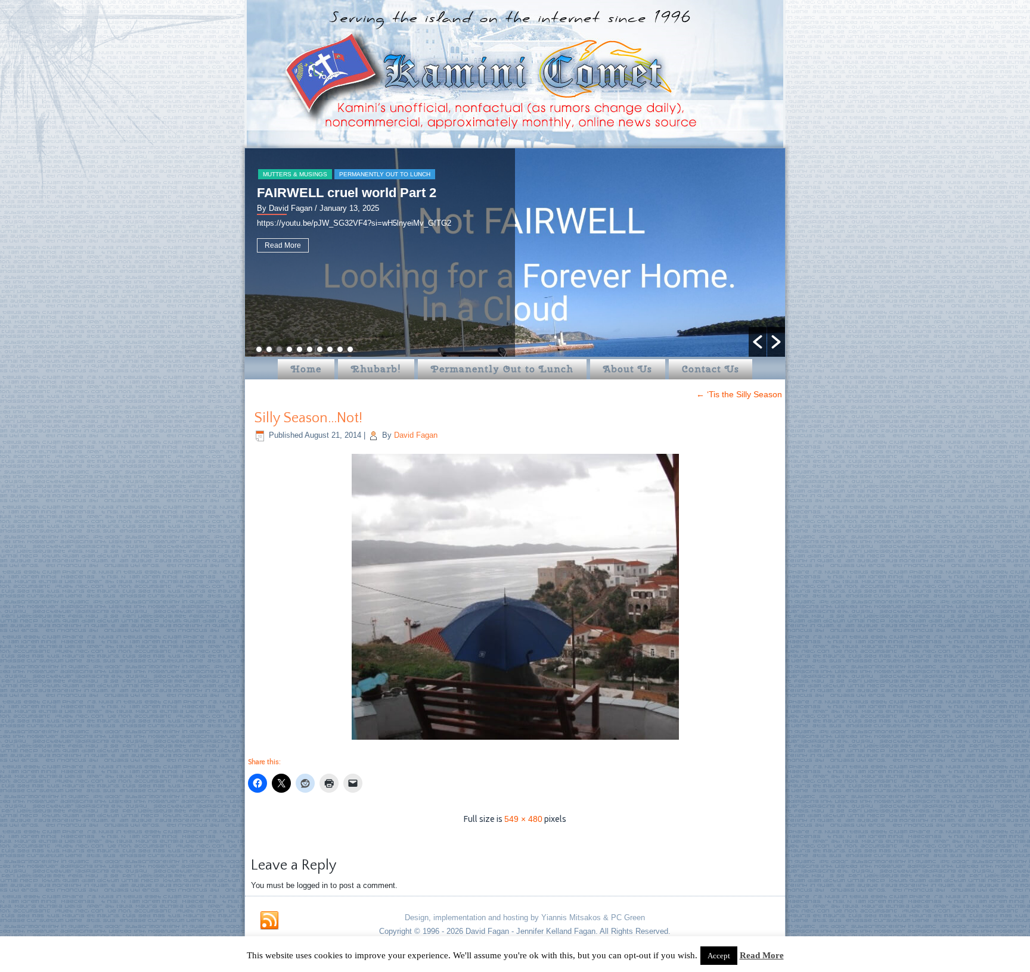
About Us (627, 369)
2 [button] (269, 349)
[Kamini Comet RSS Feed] (269, 920)
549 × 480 (523, 819)
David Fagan (416, 435)
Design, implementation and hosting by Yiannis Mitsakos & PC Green (525, 917)
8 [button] (330, 349)
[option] (515, 252)
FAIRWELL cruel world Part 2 (346, 192)
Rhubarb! (376, 369)
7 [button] (320, 349)
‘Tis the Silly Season (739, 394)
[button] (758, 342)
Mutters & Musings (295, 174)
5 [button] (299, 349)
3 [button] (279, 349)
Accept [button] (719, 955)
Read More (283, 245)
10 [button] (350, 349)
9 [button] (340, 349)
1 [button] (259, 349)
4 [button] (289, 349)
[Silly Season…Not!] (515, 741)
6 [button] (310, 349)
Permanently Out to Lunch (384, 174)
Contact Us (710, 369)
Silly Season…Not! (308, 418)
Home (306, 369)
